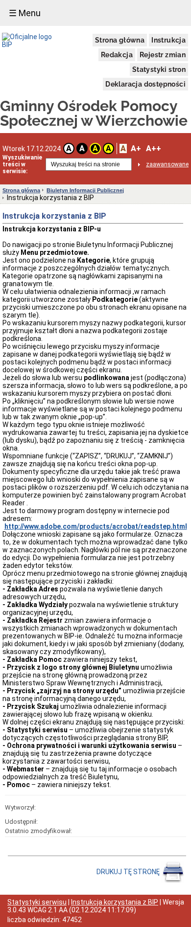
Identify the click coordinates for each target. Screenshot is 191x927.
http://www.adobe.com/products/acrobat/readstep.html (95, 526)
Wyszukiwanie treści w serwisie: (22, 164)
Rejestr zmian (163, 55)
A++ (153, 148)
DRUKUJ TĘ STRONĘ (128, 872)
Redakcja (117, 55)
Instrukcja (168, 40)
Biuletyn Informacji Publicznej (85, 190)
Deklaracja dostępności (145, 84)
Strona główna (119, 40)
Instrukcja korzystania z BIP (114, 902)
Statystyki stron (159, 69)
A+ (136, 148)
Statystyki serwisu (37, 902)
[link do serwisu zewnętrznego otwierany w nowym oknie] (32, 40)
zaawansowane (167, 164)
